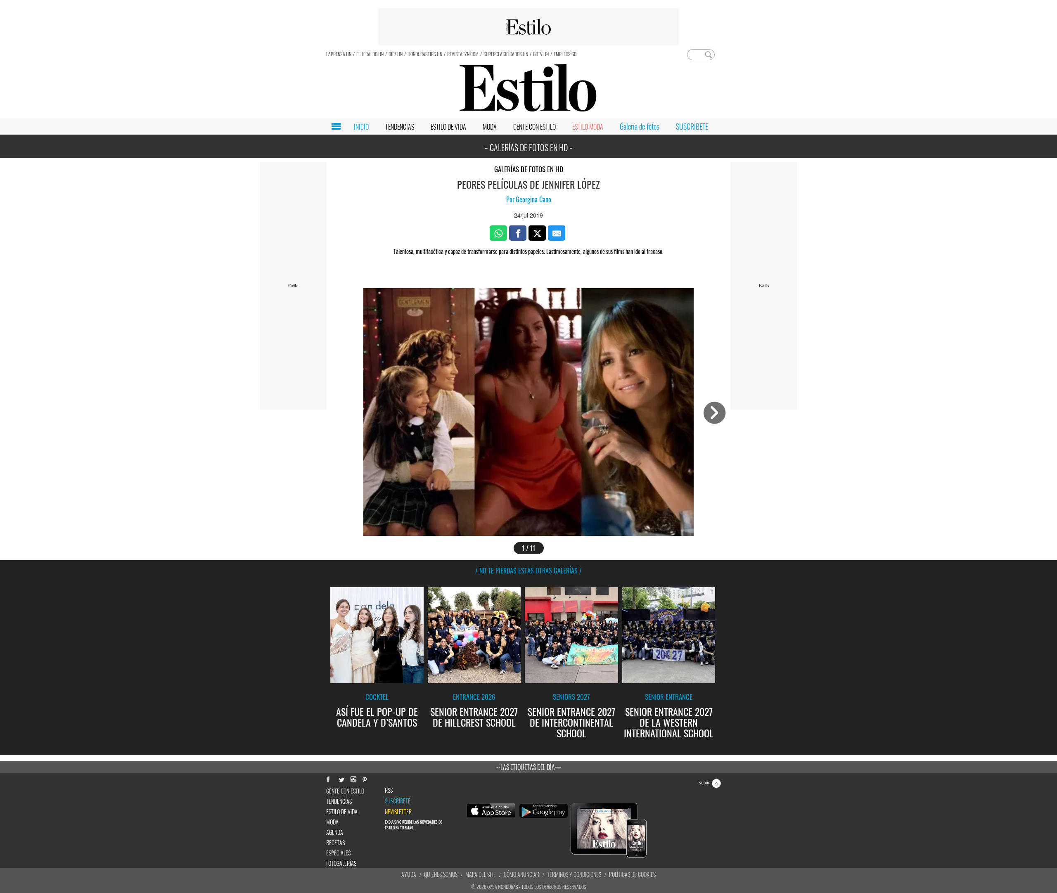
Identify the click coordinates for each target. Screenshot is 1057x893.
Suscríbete (397, 801)
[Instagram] (353, 778)
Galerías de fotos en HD (528, 169)
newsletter (398, 811)
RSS (389, 790)
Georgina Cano (533, 199)
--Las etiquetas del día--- (528, 767)
